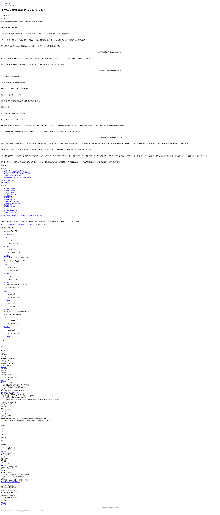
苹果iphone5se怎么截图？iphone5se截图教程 (17, 172)
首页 (2, 5)
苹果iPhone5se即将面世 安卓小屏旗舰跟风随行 (18, 177)
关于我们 (3, 215)
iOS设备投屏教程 (9, 192)
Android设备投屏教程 (10, 210)
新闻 (5, 5)
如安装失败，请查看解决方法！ (10, 392)
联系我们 (9, 215)
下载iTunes (33, 215)
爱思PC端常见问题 (24, 215)
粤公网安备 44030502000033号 (10, 224)
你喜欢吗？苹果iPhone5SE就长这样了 (15, 170)
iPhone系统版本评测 (10, 212)
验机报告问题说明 (9, 207)
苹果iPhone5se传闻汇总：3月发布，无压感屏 (17, 174)
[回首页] (2, 3)
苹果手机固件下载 (9, 199)
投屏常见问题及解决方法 (11, 201)
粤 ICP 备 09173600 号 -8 (26, 224)
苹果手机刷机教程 (9, 188)
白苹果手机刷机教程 (10, 194)
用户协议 (39, 215)
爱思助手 (7, 208)
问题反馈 (15, 215)
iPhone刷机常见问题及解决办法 (13, 203)
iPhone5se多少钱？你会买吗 (12, 175)
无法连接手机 (8, 196)
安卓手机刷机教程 (9, 190)
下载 (5, 237)
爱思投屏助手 (8, 205)
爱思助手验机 (8, 197)
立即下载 (7, 246)
